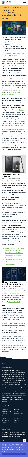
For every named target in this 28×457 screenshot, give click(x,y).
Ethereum (17, 416)
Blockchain (5, 413)
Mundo (4, 425)
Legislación (17, 420)
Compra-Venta (18, 413)
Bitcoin (16, 411)
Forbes (21, 110)
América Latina (6, 411)
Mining (16, 422)
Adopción (5, 409)
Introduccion (5, 420)
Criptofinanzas (6, 416)
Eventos (4, 418)
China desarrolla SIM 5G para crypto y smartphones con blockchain (14, 255)
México (4, 422)
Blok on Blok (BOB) (14, 302)
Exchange (17, 418)
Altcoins (16, 409)
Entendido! (14, 454)
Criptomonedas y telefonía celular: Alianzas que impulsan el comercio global (15, 262)
